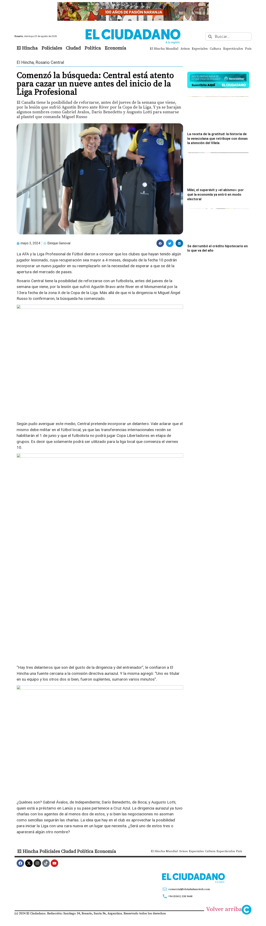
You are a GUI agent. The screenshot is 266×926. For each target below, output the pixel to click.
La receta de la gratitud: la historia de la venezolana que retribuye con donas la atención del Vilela (217, 138)
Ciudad (73, 48)
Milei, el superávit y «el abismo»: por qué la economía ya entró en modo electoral (215, 194)
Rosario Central (50, 62)
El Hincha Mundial (164, 48)
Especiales (200, 48)
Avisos (185, 48)
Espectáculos (233, 48)
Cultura (215, 48)
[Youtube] (54, 863)
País (248, 48)
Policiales (52, 48)
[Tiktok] (46, 863)
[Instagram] (37, 863)
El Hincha (27, 48)
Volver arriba (224, 909)
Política (93, 48)
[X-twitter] (29, 863)
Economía (115, 48)
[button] (160, 243)
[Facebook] (20, 863)
